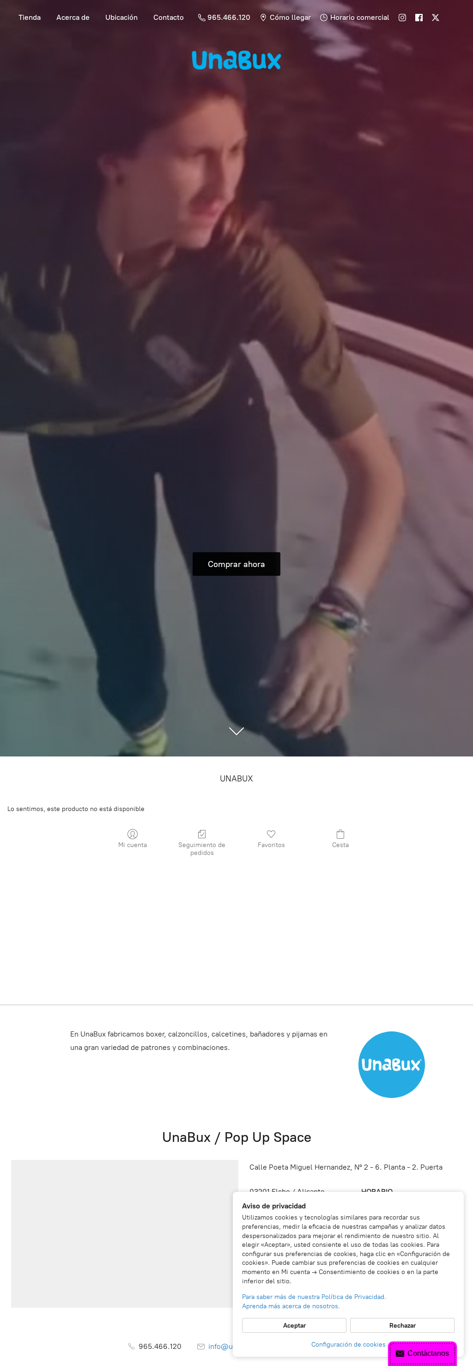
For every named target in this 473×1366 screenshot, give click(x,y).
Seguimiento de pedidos (201, 849)
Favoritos (271, 845)
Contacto (168, 17)
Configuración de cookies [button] (348, 1344)
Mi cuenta (132, 845)
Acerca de (73, 17)
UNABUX (236, 779)
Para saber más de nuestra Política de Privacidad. (314, 1297)
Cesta (340, 845)
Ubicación (121, 17)
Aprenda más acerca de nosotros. (291, 1306)
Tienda (29, 17)
